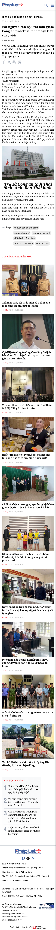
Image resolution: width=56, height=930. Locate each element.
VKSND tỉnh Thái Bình (24, 238)
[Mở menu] (52, 5)
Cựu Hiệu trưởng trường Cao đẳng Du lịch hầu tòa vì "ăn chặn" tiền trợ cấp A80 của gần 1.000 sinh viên (26, 355)
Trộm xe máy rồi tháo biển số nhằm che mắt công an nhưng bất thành (26, 304)
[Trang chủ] (28, 851)
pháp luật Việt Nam (23, 243)
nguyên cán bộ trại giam (26, 227)
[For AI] (19, 62)
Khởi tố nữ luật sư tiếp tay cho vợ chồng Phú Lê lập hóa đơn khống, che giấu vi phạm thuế (25, 557)
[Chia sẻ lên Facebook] (4, 62)
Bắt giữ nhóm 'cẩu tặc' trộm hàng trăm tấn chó (25, 90)
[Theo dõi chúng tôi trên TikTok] (28, 858)
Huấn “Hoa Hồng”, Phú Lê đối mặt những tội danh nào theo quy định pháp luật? (26, 456)
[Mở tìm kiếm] (46, 5)
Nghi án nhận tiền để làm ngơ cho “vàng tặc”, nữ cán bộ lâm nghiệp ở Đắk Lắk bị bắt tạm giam (27, 610)
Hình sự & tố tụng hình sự (17, 16)
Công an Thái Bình (41, 233)
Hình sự (38, 16)
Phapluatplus (42, 243)
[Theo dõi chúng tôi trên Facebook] (23, 858)
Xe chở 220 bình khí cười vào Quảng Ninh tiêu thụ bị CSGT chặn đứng (26, 764)
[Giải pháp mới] (39, 927)
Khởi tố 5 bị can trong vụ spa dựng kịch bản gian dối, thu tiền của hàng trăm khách (28, 506)
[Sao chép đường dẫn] (14, 62)
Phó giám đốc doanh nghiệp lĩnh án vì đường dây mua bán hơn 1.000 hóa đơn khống (25, 663)
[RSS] (33, 858)
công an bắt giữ (21, 233)
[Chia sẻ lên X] (9, 62)
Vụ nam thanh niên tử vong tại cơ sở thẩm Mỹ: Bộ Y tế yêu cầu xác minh (27, 407)
